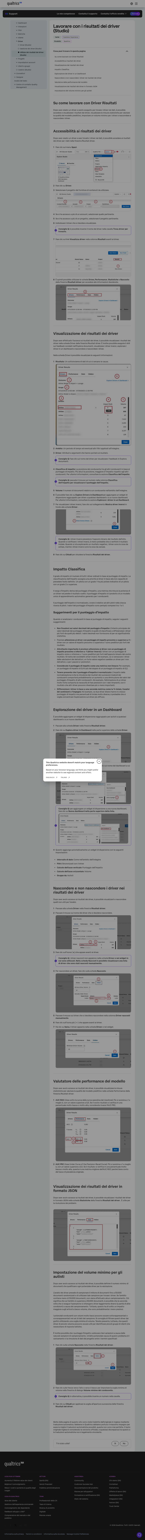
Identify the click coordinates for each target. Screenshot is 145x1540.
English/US (50, 777)
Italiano (64, 777)
